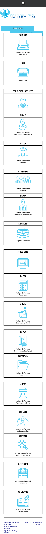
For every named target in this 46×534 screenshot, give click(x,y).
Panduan (17, 28)
